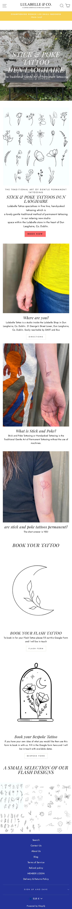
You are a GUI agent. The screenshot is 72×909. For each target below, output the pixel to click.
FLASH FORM (36, 648)
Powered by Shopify (36, 905)
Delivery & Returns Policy (36, 879)
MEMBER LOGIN (36, 873)
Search (36, 840)
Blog (36, 856)
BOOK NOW (35, 233)
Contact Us (36, 845)
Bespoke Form (36, 756)
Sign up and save (36, 889)
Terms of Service (36, 862)
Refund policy (36, 868)
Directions (36, 336)
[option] (36, 16)
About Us (36, 851)
